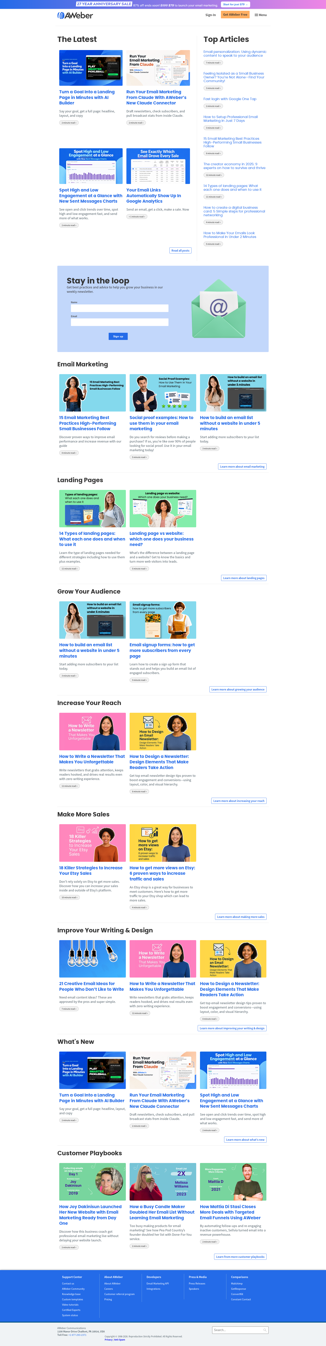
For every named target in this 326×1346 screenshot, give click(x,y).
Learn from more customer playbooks (240, 1257)
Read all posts (180, 250)
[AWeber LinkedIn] (203, 1331)
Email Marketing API (158, 1283)
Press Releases (197, 1283)
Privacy (108, 1339)
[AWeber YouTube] (193, 1331)
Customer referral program (119, 1294)
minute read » (69, 122)
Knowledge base (71, 1294)
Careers (108, 1288)
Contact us (68, 1283)
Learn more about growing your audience (237, 689)
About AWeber (112, 1283)
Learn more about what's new (245, 1139)
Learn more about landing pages (243, 578)
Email (74, 316)
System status (70, 1315)
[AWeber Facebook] (184, 1331)
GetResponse (238, 1288)
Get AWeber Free (235, 14)
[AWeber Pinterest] (208, 1331)
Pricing (108, 1299)
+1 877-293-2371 (77, 1335)
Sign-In (210, 15)
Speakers (194, 1288)
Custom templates (72, 1299)
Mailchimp (237, 1283)
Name (74, 302)
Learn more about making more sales (240, 917)
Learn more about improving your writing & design (232, 1028)
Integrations (153, 1288)
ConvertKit (237, 1294)
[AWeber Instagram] (198, 1331)
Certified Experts (71, 1310)
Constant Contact (241, 1299)
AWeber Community (73, 1288)
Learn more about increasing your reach (238, 801)
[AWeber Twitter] (189, 1331)
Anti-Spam (119, 1339)
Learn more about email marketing (242, 466)
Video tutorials (70, 1304)
